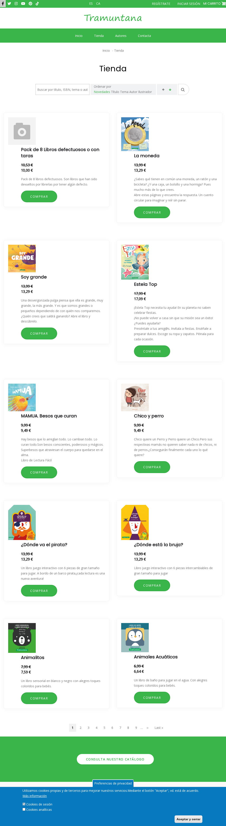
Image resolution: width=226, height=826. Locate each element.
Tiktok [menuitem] (37, 3)
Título (115, 92)
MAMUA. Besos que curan (49, 416)
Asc (163, 90)
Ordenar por (102, 86)
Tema (124, 92)
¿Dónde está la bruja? (158, 545)
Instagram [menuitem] (16, 3)
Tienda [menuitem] (99, 36)
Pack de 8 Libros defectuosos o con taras (60, 152)
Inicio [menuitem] (79, 36)
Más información (35, 796)
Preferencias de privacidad (113, 783)
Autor (133, 92)
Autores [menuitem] (120, 36)
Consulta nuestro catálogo (115, 759)
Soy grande (34, 277)
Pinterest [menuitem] (30, 3)
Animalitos (32, 657)
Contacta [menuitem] (144, 36)
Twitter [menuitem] (9, 3)
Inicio (106, 50)
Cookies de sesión (39, 804)
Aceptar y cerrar (188, 819)
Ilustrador (145, 92)
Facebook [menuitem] (3, 3)
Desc (170, 90)
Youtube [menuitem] (23, 3)
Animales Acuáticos (156, 657)
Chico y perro (149, 416)
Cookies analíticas (39, 809)
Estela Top (145, 284)
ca (98, 3)
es (91, 3)
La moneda (147, 156)
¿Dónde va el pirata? (44, 545)
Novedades (102, 92)
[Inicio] (113, 21)
